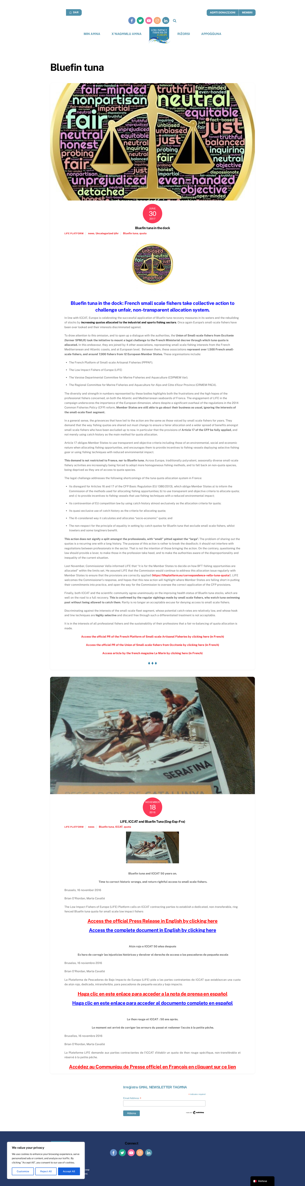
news (91, 233)
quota (142, 233)
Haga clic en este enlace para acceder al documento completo (140, 1003)
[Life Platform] (159, 35)
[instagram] (157, 20)
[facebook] (131, 20)
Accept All (69, 1171)
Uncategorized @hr (107, 233)
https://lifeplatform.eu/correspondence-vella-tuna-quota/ (191, 575)
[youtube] (148, 20)
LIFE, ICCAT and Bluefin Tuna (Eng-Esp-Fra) (152, 821)
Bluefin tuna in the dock (152, 228)
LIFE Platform (73, 233)
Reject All (46, 1171)
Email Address (132, 1098)
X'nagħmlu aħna (127, 34)
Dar (76, 12)
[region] (46, 1160)
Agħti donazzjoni (222, 12)
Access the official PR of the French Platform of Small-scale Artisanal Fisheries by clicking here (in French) (152, 636)
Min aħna (92, 34)
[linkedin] (165, 20)
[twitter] (140, 20)
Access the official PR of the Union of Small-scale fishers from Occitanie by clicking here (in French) (152, 645)
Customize (23, 1171)
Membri (247, 12)
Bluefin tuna (130, 233)
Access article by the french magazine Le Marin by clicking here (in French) (152, 653)
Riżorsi (183, 34)
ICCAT (119, 826)
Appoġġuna (211, 34)
